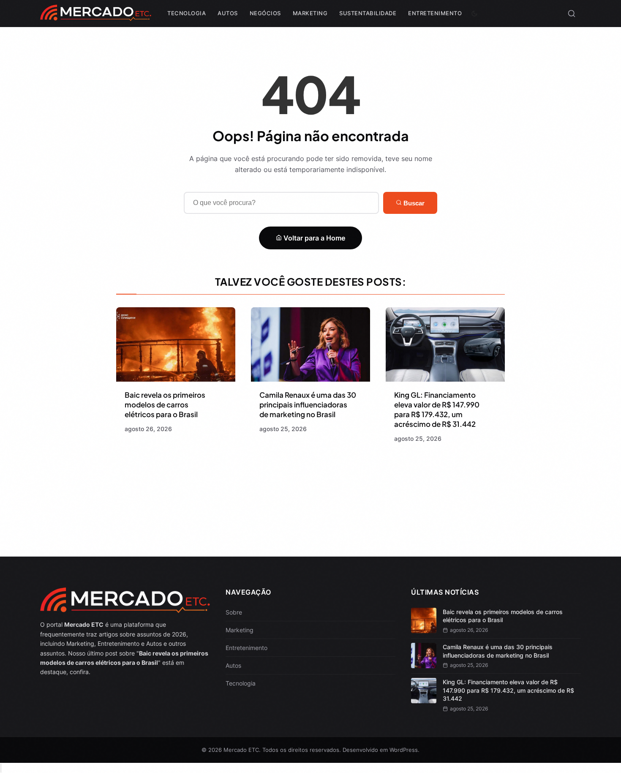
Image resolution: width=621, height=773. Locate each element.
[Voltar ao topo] (1, 768)
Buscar (413, 203)
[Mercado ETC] (95, 17)
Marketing (310, 13)
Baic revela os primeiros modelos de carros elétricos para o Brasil (165, 404)
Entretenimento (435, 13)
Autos (228, 13)
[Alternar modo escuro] (474, 13)
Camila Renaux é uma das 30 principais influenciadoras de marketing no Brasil (307, 404)
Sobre (234, 612)
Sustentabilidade (367, 13)
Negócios (265, 13)
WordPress (403, 749)
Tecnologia (186, 13)
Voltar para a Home (313, 238)
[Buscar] (571, 13)
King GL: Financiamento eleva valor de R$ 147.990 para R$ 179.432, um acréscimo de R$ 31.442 (436, 409)
